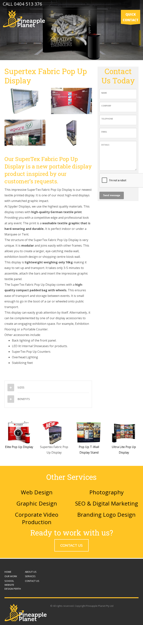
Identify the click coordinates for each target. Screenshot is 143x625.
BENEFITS (24, 399)
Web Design (37, 492)
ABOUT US (30, 571)
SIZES (21, 387)
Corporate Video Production (36, 518)
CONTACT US (32, 581)
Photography (106, 492)
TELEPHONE (107, 118)
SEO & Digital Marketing (106, 503)
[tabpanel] (71, 30)
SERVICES (30, 576)
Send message (111, 195)
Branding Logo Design (106, 514)
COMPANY (106, 105)
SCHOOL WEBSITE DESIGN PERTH (12, 584)
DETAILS (105, 145)
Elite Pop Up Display (19, 447)
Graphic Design (36, 503)
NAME (104, 93)
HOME (7, 571)
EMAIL (104, 131)
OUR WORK (10, 576)
